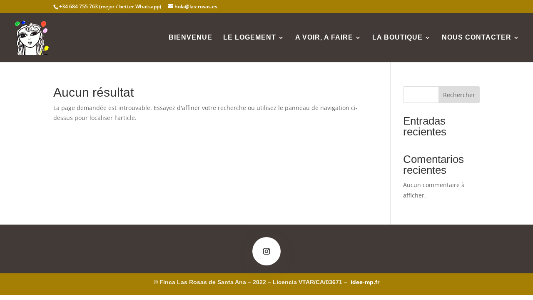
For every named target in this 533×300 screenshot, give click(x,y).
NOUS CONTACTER (476, 38)
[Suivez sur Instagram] (266, 251)
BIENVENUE (190, 38)
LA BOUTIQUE (397, 38)
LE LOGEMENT (249, 38)
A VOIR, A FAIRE (324, 38)
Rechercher (459, 95)
